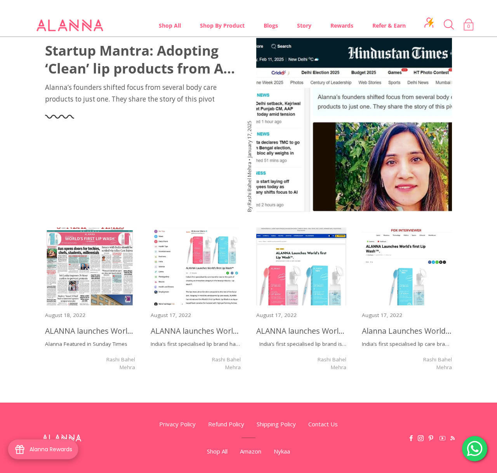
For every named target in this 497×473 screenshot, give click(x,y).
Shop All (170, 25)
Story (304, 25)
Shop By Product (222, 25)
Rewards (341, 25)
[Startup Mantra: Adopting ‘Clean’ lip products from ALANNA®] (354, 125)
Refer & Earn (389, 25)
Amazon (250, 451)
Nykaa (282, 451)
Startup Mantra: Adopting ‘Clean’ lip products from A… (140, 59)
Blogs (271, 25)
